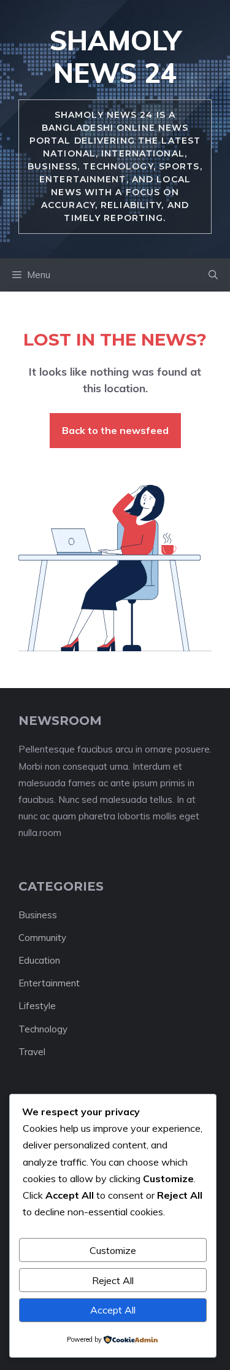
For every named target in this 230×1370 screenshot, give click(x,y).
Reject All (113, 1280)
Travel (31, 1052)
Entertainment (49, 983)
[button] (213, 275)
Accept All (113, 1310)
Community (42, 937)
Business (37, 915)
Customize (113, 1250)
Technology (42, 1029)
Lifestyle (37, 1006)
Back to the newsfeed (115, 430)
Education (39, 960)
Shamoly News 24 (115, 56)
